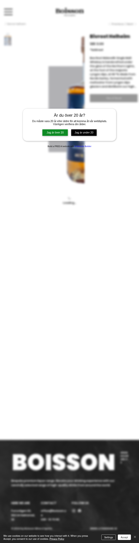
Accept (124, 537)
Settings (108, 537)
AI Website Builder (82, 146)
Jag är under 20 (84, 132)
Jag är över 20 (55, 132)
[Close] (135, 537)
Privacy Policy (56, 538)
